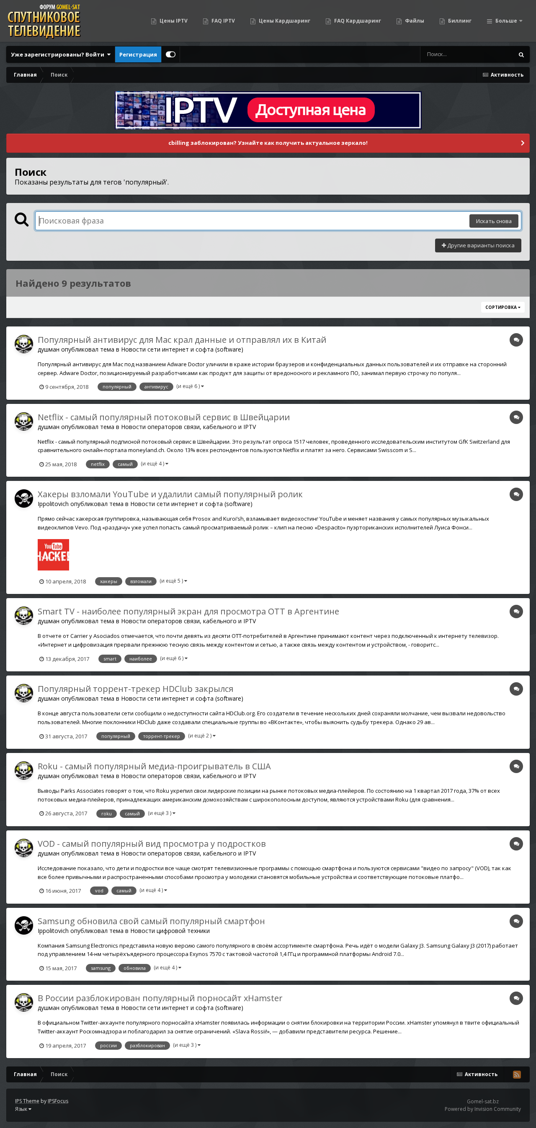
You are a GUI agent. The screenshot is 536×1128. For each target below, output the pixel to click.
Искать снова (494, 221)
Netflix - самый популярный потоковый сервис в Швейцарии (164, 417)
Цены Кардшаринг (284, 20)
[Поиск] (521, 54)
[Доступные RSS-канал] (517, 1074)
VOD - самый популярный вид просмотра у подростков (152, 843)
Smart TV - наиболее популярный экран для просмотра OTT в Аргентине (188, 611)
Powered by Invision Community (483, 1109)
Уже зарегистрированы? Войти (59, 54)
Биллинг (459, 20)
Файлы (414, 20)
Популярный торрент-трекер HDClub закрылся (135, 688)
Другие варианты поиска (480, 245)
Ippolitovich (53, 504)
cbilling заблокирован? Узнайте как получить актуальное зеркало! (268, 142)
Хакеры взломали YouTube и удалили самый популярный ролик (170, 494)
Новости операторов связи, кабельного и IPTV (188, 427)
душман (48, 349)
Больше (506, 20)
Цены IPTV (173, 20)
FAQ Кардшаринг (357, 20)
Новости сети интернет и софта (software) (182, 349)
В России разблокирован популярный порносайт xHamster (160, 998)
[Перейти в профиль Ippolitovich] (24, 498)
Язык (21, 1109)
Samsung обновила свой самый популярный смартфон (151, 921)
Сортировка (501, 307)
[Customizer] (171, 54)
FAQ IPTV (222, 20)
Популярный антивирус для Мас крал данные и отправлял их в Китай (182, 339)
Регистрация (138, 54)
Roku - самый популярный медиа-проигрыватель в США (154, 766)
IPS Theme (27, 1101)
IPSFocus (58, 1101)
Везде (494, 54)
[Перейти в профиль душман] (24, 344)
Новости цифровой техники (170, 931)
